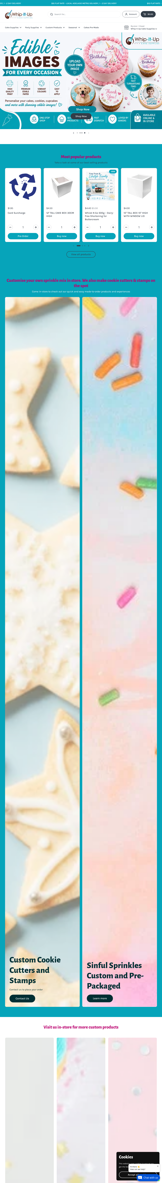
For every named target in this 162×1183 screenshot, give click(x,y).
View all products (81, 238)
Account (133, 14)
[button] (140, 27)
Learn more (100, 982)
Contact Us (22, 983)
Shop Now (81, 100)
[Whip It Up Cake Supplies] (18, 14)
